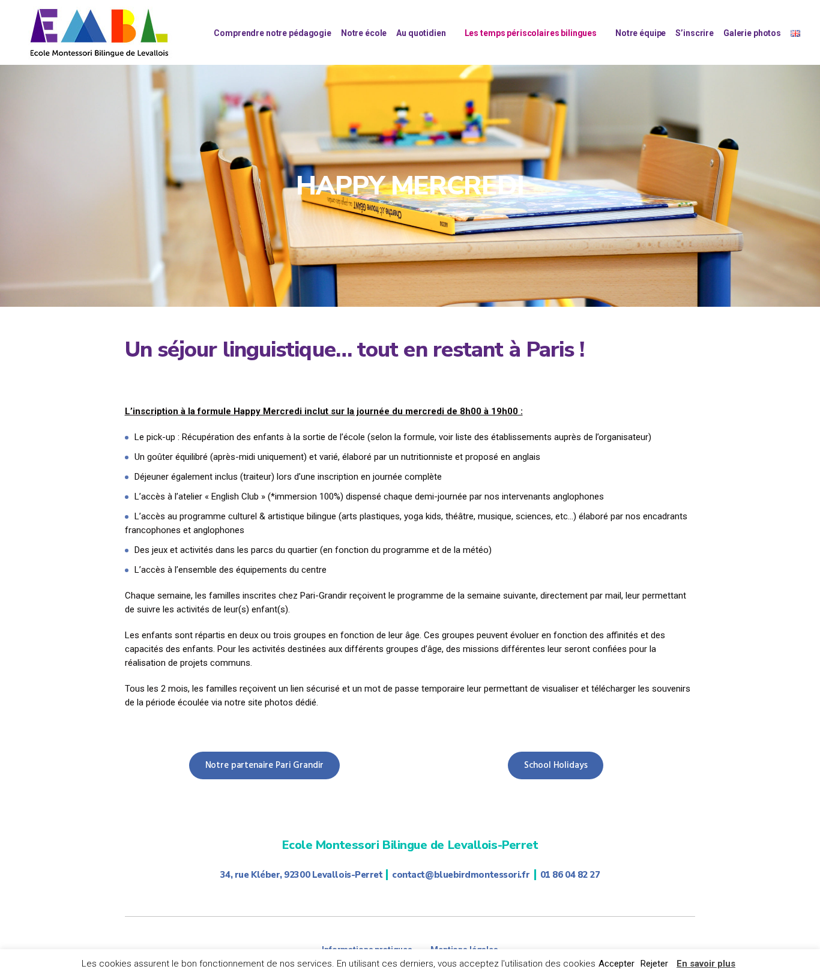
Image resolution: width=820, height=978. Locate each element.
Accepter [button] (616, 963)
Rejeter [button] (654, 963)
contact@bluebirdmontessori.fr (460, 875)
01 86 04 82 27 (570, 875)
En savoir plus (706, 963)
